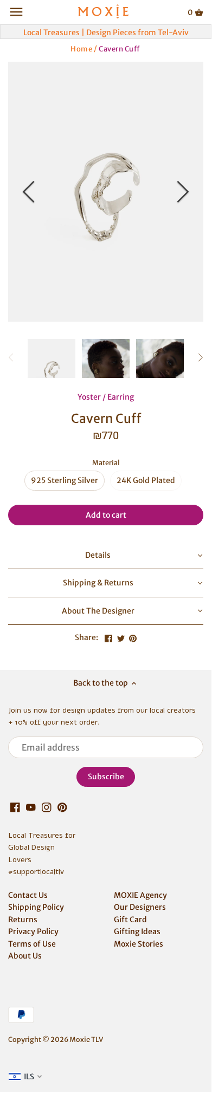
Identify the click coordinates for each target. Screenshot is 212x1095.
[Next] (181, 191)
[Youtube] (31, 807)
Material (106, 463)
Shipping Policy (36, 907)
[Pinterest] (62, 807)
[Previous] (30, 191)
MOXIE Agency (140, 895)
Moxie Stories (138, 944)
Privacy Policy (33, 931)
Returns (22, 919)
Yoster (89, 397)
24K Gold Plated (146, 480)
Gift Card (130, 919)
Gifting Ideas (137, 931)
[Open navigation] (16, 12)
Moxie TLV (86, 1039)
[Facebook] (15, 807)
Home (81, 48)
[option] (105, 192)
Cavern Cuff (119, 48)
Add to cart (106, 515)
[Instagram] (47, 807)
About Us (25, 956)
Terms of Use (32, 944)
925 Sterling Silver (64, 480)
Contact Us (28, 895)
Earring (120, 397)
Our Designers (140, 907)
